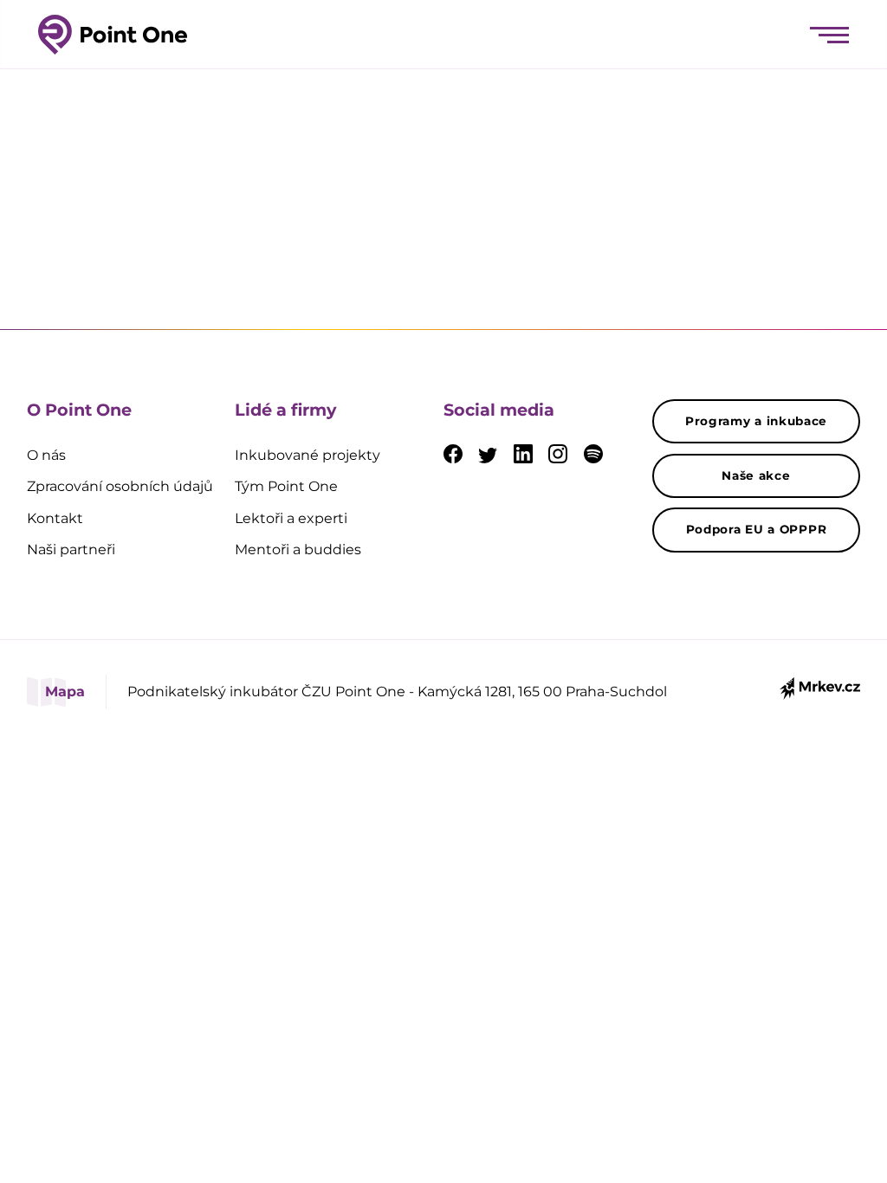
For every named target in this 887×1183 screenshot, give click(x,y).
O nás (46, 455)
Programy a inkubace (756, 421)
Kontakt (55, 518)
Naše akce (756, 475)
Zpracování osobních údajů (120, 486)
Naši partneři (71, 549)
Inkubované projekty (307, 455)
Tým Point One (286, 486)
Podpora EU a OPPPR (756, 529)
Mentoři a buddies (298, 549)
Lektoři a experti (291, 518)
